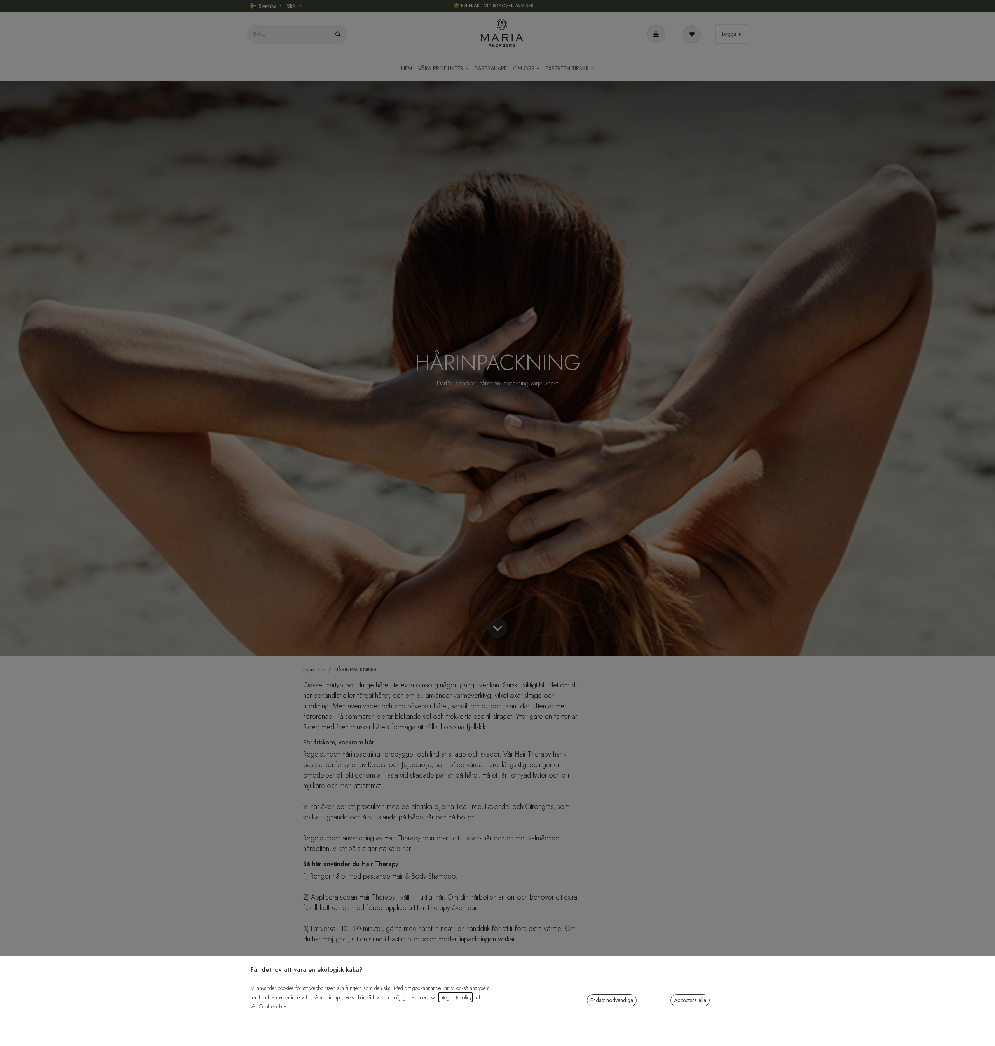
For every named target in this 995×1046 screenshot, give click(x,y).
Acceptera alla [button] (690, 1000)
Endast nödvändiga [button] (611, 1000)
